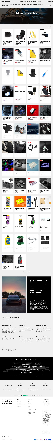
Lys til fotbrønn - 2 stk (6, 98)
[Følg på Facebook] (2, 436)
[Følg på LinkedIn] (8, 436)
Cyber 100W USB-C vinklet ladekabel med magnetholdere (32, 248)
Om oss (29, 403)
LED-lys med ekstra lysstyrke (7, 60)
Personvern (19, 401)
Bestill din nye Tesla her (32, 409)
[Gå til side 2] (29, 272)
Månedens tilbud (40, 4)
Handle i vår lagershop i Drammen (32, 413)
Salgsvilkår (19, 403)
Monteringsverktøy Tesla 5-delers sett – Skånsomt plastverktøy (32, 42)
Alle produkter (30, 407)
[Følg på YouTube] (6, 436)
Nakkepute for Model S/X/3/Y (45, 60)
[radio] (3, 63)
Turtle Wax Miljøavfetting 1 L (19, 226)
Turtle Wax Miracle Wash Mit (20, 247)
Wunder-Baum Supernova (7, 208)
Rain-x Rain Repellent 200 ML (7, 247)
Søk (29, 401)
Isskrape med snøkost (31, 208)
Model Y (19, 4)
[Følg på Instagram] (4, 436)
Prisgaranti (18, 406)
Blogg (29, 406)
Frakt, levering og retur (20, 404)
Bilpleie (31, 4)
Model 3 (14, 4)
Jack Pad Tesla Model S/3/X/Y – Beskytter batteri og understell (8, 42)
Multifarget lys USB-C (31, 98)
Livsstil (28, 4)
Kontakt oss (35, 4)
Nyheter (11, 4)
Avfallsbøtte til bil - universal (20, 172)
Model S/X (24, 4)
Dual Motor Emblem (18, 98)
